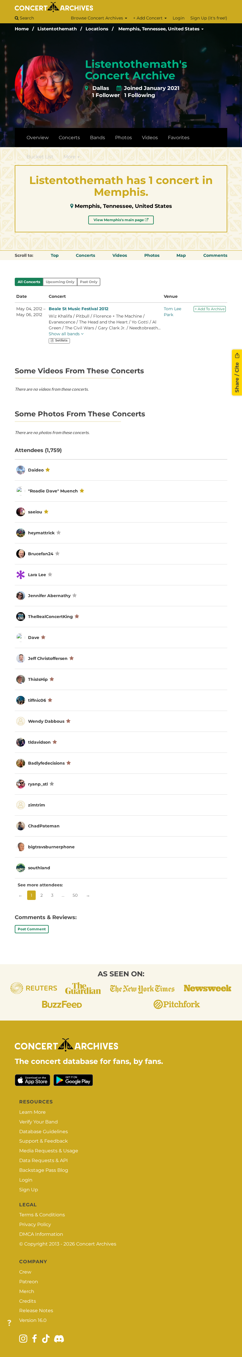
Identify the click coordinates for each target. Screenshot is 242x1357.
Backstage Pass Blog (43, 1170)
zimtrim (36, 805)
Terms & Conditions (42, 1215)
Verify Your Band (38, 1122)
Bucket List (40, 157)
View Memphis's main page (119, 220)
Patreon (28, 1281)
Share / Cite (237, 376)
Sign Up (28, 1189)
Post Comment (32, 929)
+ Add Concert (148, 18)
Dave (33, 637)
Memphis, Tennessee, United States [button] (159, 29)
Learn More (32, 1112)
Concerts (69, 137)
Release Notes (36, 1310)
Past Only (88, 282)
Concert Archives (96, 1244)
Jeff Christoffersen (48, 658)
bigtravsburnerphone (51, 847)
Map (181, 255)
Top (55, 255)
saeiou (35, 512)
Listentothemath (57, 29)
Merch (26, 1291)
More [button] (70, 157)
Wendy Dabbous (46, 721)
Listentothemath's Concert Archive (136, 70)
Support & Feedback (43, 1141)
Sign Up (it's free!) (208, 18)
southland (39, 867)
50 (75, 895)
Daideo (36, 470)
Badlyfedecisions (46, 763)
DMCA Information (41, 1234)
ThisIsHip (38, 679)
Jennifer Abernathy (49, 595)
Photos (123, 137)
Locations (97, 29)
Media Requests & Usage (48, 1151)
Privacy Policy (35, 1224)
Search (26, 18)
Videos (150, 137)
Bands (97, 137)
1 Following (139, 95)
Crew (25, 1272)
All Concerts (29, 282)
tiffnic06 (37, 700)
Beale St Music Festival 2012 (78, 308)
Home (22, 29)
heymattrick (41, 532)
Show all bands (65, 333)
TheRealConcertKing (50, 616)
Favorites (178, 137)
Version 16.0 (33, 1320)
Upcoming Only (60, 282)
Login (178, 18)
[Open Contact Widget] (9, 1323)
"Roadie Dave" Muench (53, 491)
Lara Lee (37, 574)
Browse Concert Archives (97, 18)
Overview (38, 137)
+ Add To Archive (210, 309)
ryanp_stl (38, 784)
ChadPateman (44, 826)
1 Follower (106, 95)
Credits (27, 1301)
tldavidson (39, 742)
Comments (215, 255)
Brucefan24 (40, 553)
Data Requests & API (43, 1160)
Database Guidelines (43, 1131)
